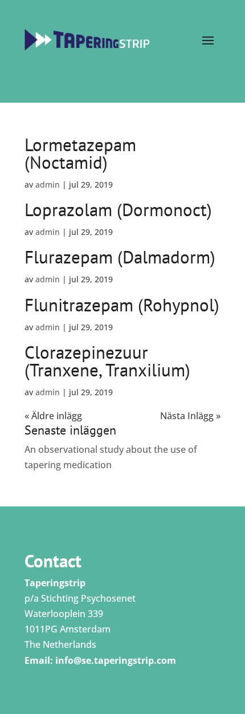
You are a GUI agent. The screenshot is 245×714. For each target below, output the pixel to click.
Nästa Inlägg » (190, 415)
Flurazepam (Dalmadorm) (119, 257)
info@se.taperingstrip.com (115, 660)
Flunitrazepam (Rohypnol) (121, 305)
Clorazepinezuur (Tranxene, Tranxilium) (107, 361)
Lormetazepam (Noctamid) (80, 153)
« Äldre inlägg (53, 415)
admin (47, 184)
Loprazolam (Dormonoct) (118, 209)
